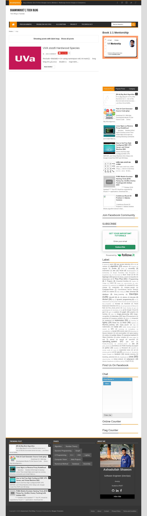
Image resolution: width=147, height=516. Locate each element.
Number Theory (71, 446)
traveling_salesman (108, 357)
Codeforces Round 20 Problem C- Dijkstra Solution (123, 198)
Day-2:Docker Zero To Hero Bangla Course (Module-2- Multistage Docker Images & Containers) (54, 3)
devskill (111, 297)
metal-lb (104, 329)
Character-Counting (122, 281)
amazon (125, 266)
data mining (120, 291)
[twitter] (131, 2)
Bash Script (126, 274)
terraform (117, 354)
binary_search (124, 277)
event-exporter (132, 301)
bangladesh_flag (106, 274)
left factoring (132, 320)
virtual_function (106, 359)
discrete (133, 297)
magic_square (124, 324)
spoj (118, 352)
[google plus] (135, 2)
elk (112, 301)
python (107, 348)
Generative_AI (116, 310)
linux (124, 323)
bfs (135, 274)
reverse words (106, 350)
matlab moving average (129, 327)
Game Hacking (127, 308)
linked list (115, 323)
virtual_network (118, 359)
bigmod (114, 277)
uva (131, 356)
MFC (112, 329)
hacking (104, 314)
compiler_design (129, 287)
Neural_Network (107, 333)
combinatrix (115, 287)
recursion (116, 348)
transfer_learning (130, 354)
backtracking (105, 272)
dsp (113, 299)
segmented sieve (124, 350)
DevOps (133, 294)
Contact (106, 511)
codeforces (113, 285)
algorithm (114, 266)
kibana (127, 318)
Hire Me (117, 496)
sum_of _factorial (131, 352)
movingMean (131, 329)
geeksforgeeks (106, 310)
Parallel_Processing (107, 343)
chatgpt (104, 283)
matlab (116, 327)
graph (124, 312)
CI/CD (112, 283)
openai (112, 339)
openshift (132, 339)
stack (123, 352)
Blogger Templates (57, 511)
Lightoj (87, 455)
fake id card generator (124, 306)
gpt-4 (110, 312)
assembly (131, 268)
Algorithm (58, 446)
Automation (106, 270)
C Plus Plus (118, 279)
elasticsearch (105, 301)
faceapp (117, 303)
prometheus (115, 345)
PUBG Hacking (126, 345)
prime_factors (106, 345)
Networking (133, 331)
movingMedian (106, 331)
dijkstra (125, 297)
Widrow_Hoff (119, 361)
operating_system (109, 341)
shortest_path (106, 352)
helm (112, 314)
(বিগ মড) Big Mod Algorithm (125, 94)
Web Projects (76, 459)
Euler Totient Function (121, 301)
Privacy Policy (116, 511)
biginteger (105, 277)
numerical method (130, 335)
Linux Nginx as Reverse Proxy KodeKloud (31, 467)
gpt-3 (104, 312)
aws (114, 270)
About (99, 511)
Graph (78, 451)
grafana (116, 312)
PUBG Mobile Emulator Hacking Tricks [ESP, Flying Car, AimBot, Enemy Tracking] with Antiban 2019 (125, 181)
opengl (121, 339)
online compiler (121, 337)
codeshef (130, 285)
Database (75, 464)
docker (105, 299)
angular (104, 268)
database (105, 294)
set (135, 350)
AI (133, 264)
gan (135, 308)
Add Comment (51, 54)
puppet (136, 345)
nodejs (107, 335)
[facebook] (117, 2)
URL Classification (122, 357)
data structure (131, 291)
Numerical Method (61, 464)
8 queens (105, 264)
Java (124, 316)
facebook (127, 303)
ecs (135, 299)
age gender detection (123, 264)
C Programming (132, 279)
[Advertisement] (120, 73)
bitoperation (106, 279)
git (123, 310)
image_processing (123, 314)
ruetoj (114, 350)
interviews (115, 316)
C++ (71, 455)
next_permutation (121, 333)
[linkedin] (126, 2)
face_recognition (106, 303)
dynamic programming (124, 299)
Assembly (86, 464)
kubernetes (119, 320)
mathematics (106, 327)
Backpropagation (131, 270)
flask (103, 308)
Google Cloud (131, 310)
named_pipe (124, 331)
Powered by (111, 255)
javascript (105, 318)
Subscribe (120, 247)
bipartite (133, 277)
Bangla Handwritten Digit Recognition (124, 272)
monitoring (121, 329)
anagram (133, 266)
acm (111, 264)
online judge (132, 337)
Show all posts (67, 39)
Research (125, 348)
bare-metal (117, 274)
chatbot (134, 281)
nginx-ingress (134, 333)
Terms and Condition (129, 511)
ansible (114, 268)
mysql (114, 331)
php (133, 344)
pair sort (130, 341)
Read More (48, 66)
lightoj (104, 323)
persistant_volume (122, 343)
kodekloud (108, 320)
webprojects (130, 359)
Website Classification (108, 361)
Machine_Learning (108, 325)
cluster (119, 283)
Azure (121, 270)
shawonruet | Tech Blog (24, 10)
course (111, 291)
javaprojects (132, 316)
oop (103, 339)
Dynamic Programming (63, 451)
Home (11, 31)
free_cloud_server (114, 308)
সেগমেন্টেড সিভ (128, 361)
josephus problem (117, 318)
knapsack (135, 318)
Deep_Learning (119, 294)
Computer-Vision (107, 289)
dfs (118, 297)
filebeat (134, 306)
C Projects (109, 281)
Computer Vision (61, 459)
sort (113, 352)
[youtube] (122, 2)
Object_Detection (107, 337)
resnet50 (133, 348)
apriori (122, 268)
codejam (121, 285)
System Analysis (106, 354)
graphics (133, 312)
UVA (79, 455)
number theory (116, 335)
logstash (133, 322)
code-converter (128, 283)
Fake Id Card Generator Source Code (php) (31, 457)
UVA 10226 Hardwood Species (61, 47)
